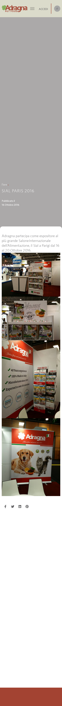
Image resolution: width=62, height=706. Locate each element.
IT (57, 8)
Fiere (4, 184)
